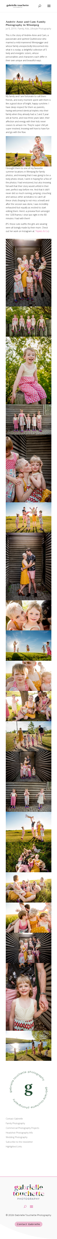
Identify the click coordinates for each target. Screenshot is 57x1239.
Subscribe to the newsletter (19, 1141)
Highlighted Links (14, 1146)
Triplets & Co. (41, 231)
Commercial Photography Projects (22, 1128)
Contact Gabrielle (14, 1118)
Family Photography (15, 1123)
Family (21, 28)
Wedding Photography (16, 1137)
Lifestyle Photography (40, 28)
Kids (27, 28)
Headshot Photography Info (19, 1132)
